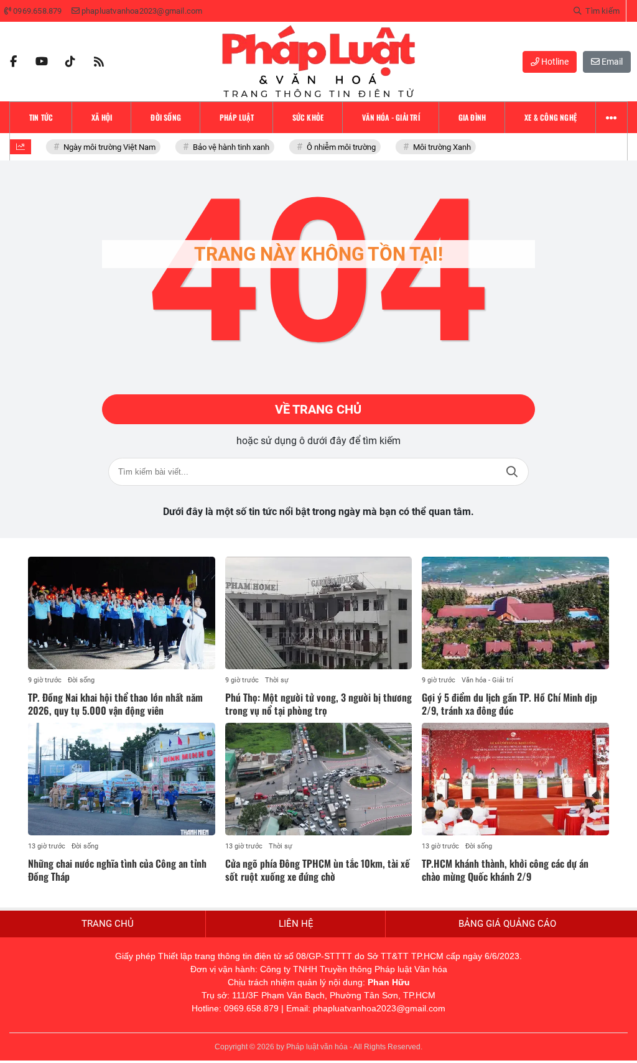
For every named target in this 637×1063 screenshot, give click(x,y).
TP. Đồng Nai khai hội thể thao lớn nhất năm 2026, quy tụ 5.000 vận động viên (115, 704)
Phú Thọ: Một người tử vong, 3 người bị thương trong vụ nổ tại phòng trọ (318, 704)
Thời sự (277, 680)
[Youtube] (42, 62)
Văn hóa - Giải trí (487, 680)
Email (611, 62)
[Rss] (99, 62)
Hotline (554, 62)
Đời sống (81, 680)
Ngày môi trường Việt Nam (103, 147)
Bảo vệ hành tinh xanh (225, 147)
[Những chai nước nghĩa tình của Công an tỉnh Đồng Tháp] (121, 779)
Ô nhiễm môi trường (335, 147)
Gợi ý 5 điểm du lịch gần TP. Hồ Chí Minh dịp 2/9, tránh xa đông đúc (509, 704)
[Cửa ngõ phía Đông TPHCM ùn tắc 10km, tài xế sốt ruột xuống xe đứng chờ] (318, 779)
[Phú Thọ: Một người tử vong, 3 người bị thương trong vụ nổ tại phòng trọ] (318, 613)
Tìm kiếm (512, 472)
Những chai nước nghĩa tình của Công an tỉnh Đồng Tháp (117, 870)
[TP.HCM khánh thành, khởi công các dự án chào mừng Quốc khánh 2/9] (515, 779)
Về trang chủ (318, 409)
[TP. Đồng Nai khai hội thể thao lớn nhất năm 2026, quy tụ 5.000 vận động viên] (121, 613)
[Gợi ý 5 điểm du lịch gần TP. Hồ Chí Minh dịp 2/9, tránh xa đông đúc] (515, 613)
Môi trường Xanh (436, 147)
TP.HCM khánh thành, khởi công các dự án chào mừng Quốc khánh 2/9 (505, 870)
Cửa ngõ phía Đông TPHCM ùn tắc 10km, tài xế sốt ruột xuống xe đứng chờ (317, 870)
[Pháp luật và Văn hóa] (318, 61)
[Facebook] (13, 62)
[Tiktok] (70, 62)
